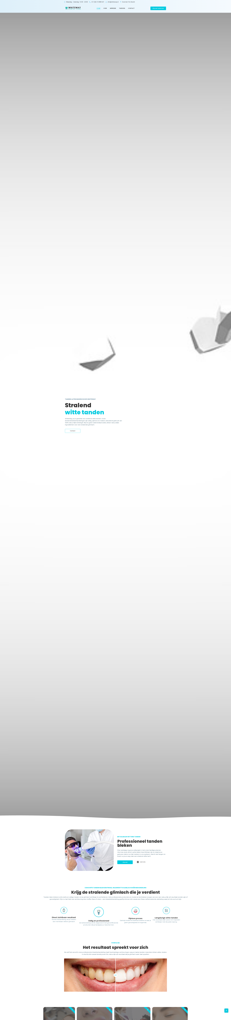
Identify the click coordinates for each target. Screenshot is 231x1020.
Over (105, 8)
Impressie (113, 8)
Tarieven (122, 8)
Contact (131, 8)
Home (98, 8)
